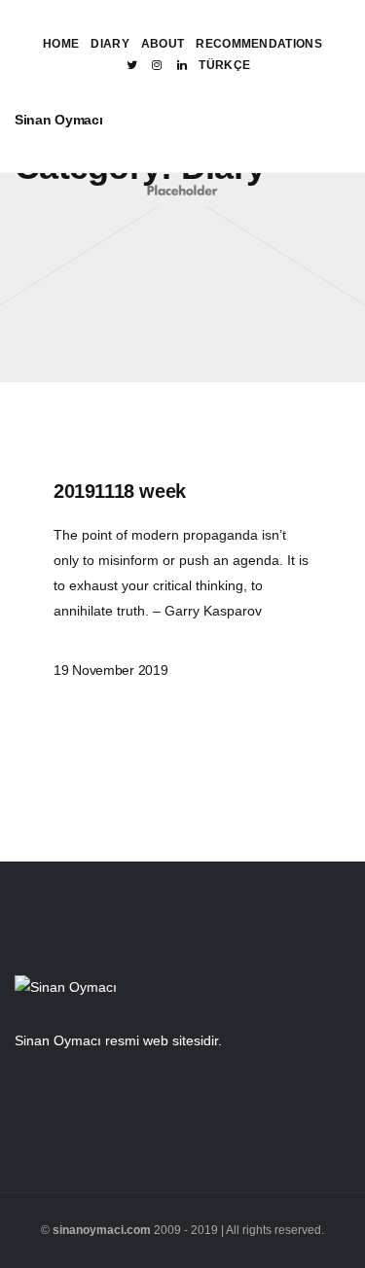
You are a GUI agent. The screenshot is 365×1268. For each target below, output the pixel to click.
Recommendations (259, 44)
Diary (110, 44)
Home (61, 44)
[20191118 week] (182, 578)
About (163, 44)
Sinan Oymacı (59, 119)
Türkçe (224, 65)
